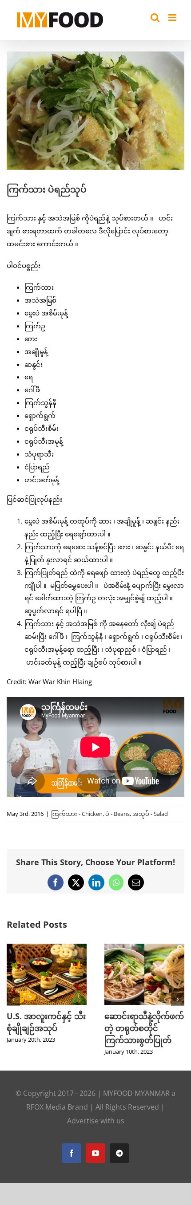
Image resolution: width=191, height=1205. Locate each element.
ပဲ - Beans (117, 814)
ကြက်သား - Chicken (77, 814)
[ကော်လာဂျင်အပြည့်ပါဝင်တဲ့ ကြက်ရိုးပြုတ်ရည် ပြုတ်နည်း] (149, 948)
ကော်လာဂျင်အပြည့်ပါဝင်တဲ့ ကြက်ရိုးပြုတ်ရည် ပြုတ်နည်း (146, 1028)
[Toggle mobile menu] (173, 17)
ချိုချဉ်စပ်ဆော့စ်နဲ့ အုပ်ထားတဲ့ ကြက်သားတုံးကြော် (50, 1028)
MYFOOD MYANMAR (136, 1093)
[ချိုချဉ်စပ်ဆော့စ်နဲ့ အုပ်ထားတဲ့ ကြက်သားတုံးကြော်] (52, 948)
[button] (13, 999)
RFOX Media (46, 1107)
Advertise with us (95, 1121)
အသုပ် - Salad (150, 814)
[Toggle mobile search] (155, 17)
